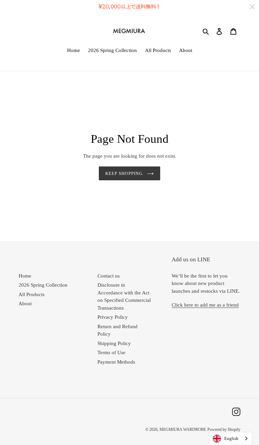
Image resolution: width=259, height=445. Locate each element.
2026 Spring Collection (43, 285)
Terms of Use (111, 352)
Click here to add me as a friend (205, 305)
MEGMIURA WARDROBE (183, 429)
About (25, 303)
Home (25, 276)
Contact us (108, 276)
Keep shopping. (124, 173)
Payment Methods (116, 362)
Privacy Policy (112, 317)
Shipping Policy (114, 343)
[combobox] (230, 438)
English (231, 438)
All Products (32, 294)
